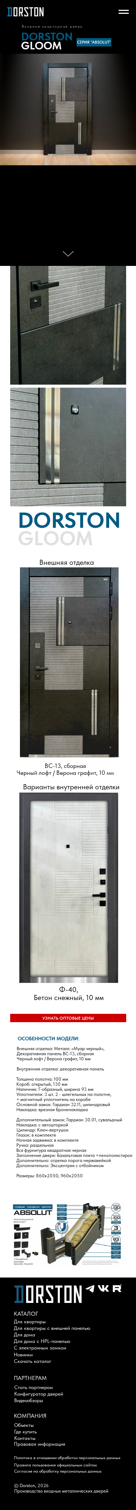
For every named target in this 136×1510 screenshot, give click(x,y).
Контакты (25, 1438)
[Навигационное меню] (124, 12)
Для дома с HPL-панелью (42, 1341)
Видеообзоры (28, 1400)
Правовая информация (39, 1444)
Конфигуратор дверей (38, 1394)
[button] (68, 1018)
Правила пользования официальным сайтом (55, 1465)
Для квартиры (30, 1321)
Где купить (25, 1431)
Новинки (23, 1354)
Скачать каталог (32, 1361)
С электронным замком (40, 1348)
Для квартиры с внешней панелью (52, 1328)
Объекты (24, 1425)
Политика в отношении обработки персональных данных (67, 1457)
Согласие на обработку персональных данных (58, 1471)
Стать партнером (33, 1387)
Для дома (24, 1334)
